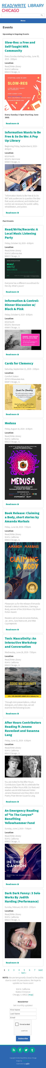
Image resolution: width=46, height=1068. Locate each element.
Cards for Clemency (19, 363)
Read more (12, 123)
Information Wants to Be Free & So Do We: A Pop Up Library (23, 136)
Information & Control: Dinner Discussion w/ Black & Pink (22, 305)
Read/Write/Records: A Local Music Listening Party (21, 233)
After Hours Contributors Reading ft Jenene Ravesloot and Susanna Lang (23, 729)
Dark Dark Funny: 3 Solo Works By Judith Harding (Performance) (22, 897)
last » (23, 972)
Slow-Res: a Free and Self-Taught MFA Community (20, 47)
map (31, 994)
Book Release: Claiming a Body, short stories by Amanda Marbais (22, 517)
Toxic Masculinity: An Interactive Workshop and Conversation (21, 643)
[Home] (23, 11)
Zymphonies (26, 1061)
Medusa (10, 423)
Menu (23, 21)
